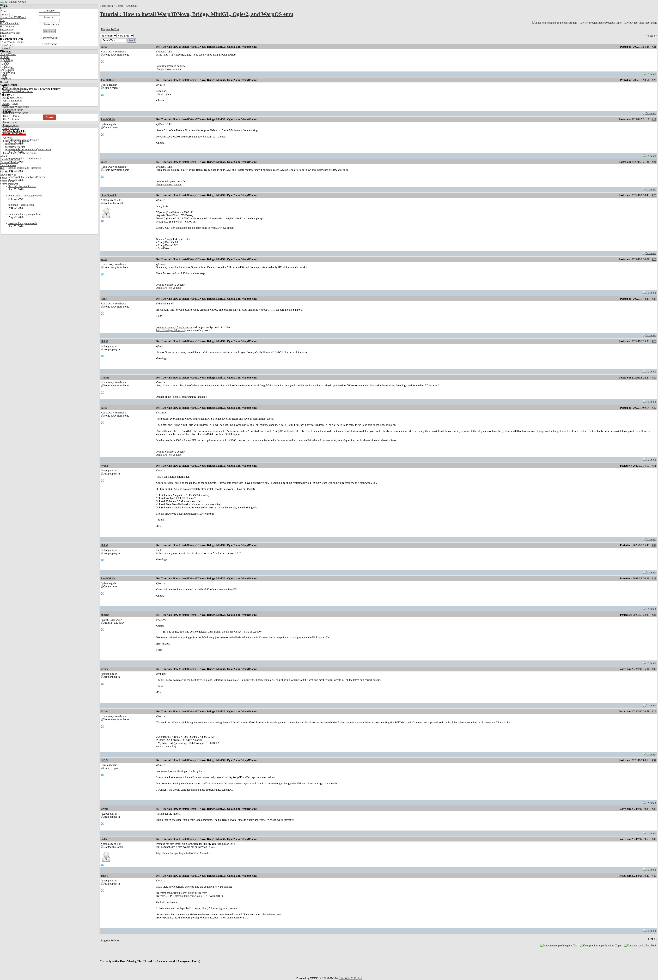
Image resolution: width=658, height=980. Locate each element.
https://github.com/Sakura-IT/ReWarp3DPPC (199, 895)
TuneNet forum (11, 149)
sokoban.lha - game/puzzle (22, 223)
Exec (3, 75)
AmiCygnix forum (12, 97)
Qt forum (7, 137)
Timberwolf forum (12, 143)
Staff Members (8, 165)
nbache (105, 614)
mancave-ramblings (166, 746)
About (3, 156)
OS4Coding (7, 69)
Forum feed (6, 14)
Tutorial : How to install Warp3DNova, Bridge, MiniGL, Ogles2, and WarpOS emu (196, 14)
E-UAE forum (10, 119)
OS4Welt (5, 48)
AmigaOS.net (8, 54)
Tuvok (104, 875)
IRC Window (7, 26)
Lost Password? (49, 37)
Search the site (8, 180)
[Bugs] (20, 41)
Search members (9, 183)
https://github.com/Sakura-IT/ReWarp (187, 892)
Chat (2, 20)
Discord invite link (10, 32)
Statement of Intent (10, 159)
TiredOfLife (108, 80)
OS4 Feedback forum (14, 88)
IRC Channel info (9, 23)
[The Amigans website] (13, 1)
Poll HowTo (6, 171)
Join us (160, 65)
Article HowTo (8, 174)
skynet (104, 808)
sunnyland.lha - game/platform (24, 214)
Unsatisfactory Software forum (19, 153)
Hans (104, 298)
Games (119, 5)
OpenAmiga (7, 45)
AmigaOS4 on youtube (168, 69)
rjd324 (104, 760)
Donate (49, 117)
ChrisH (105, 377)
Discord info (7, 29)
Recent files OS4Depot (13, 17)
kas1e (104, 46)
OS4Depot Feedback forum (17, 91)
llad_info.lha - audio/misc (22, 186)
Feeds (3, 8)
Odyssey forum (11, 131)
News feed (6, 11)
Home (3, 4)
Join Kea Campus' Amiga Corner (174, 327)
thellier (105, 839)
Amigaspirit (6, 60)
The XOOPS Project (350, 978)
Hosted (4, 82)
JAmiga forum (10, 128)
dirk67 (104, 341)
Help (2, 168)
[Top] (649, 73)
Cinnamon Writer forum (15, 106)
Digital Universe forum (15, 112)
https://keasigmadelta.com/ (170, 330)
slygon (104, 465)
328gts (104, 711)
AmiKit (4, 63)
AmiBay (5, 66)
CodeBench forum (12, 109)
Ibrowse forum (10, 125)
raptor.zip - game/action (21, 204)
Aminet (4, 57)
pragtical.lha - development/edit (25, 195)
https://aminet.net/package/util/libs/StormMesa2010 (183, 853)
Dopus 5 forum (11, 116)
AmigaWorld (7, 72)
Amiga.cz (5, 78)
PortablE (176, 396)
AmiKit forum (10, 103)
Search (3, 177)
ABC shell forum (12, 100)
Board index (106, 5)
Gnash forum (9, 122)
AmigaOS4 (132, 5)
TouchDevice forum (13, 146)
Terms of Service (9, 162)
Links (3, 35)
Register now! (49, 44)
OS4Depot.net (8, 41)
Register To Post (110, 29)
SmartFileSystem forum (15, 140)
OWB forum (9, 134)
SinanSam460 (109, 195)
